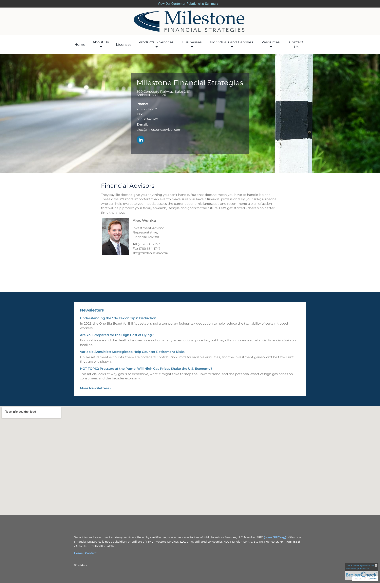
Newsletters (92, 310)
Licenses (123, 44)
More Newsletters (95, 388)
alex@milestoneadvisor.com (159, 129)
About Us (100, 42)
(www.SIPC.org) (275, 537)
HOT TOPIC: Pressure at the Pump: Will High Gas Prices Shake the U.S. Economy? (146, 369)
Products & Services (156, 42)
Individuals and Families (231, 42)
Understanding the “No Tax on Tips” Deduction (118, 318)
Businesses (192, 42)
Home (79, 44)
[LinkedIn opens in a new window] (140, 140)
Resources (270, 42)
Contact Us (296, 44)
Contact (91, 553)
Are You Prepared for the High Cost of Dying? (117, 335)
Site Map (80, 565)
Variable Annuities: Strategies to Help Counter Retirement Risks (132, 352)
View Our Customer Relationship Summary (188, 4)
